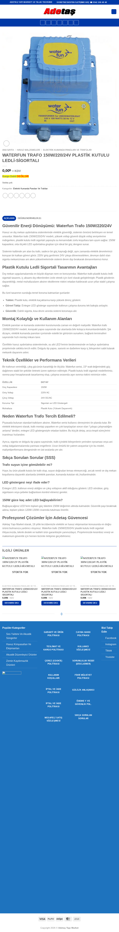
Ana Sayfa (8, 150)
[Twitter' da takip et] (59, 22)
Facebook (110, 638)
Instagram (110, 644)
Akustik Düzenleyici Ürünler (21, 654)
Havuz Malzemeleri (28, 150)
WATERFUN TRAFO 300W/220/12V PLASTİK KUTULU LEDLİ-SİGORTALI (59, 592)
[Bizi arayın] (70, 22)
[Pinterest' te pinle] (27, 195)
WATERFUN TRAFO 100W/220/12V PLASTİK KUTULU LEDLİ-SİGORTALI (19, 592)
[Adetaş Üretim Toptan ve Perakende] (59, 11)
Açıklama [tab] (9, 218)
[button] (4, 11)
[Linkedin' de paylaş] (33, 195)
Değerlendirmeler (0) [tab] (29, 218)
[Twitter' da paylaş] (16, 195)
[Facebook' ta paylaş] (10, 195)
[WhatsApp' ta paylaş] (5, 195)
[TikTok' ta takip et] (53, 22)
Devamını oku (12, 603)
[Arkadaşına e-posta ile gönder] (21, 195)
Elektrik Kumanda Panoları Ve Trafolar (67, 150)
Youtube (110, 657)
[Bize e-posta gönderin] (65, 22)
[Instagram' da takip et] (48, 22)
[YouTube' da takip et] (76, 22)
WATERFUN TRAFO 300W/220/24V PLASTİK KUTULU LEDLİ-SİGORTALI (98, 592)
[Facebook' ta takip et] (42, 22)
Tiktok (108, 650)
